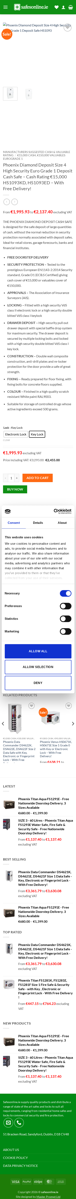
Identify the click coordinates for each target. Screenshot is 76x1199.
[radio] (16, 434)
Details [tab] (38, 522)
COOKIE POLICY (15, 1158)
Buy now (15, 489)
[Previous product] (14, 202)
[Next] (66, 53)
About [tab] (62, 522)
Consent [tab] (14, 522)
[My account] (63, 7)
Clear (6, 440)
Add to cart (38, 478)
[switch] (65, 606)
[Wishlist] (57, 7)
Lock (6, 427)
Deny (38, 683)
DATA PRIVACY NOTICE (20, 1166)
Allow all (38, 651)
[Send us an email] (8, 1123)
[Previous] (9, 53)
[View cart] (70, 7)
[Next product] (6, 202)
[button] (5, 7)
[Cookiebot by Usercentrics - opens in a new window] (54, 511)
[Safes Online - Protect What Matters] (31, 7)
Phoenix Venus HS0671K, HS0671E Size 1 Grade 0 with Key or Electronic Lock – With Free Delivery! (56, 749)
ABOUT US (11, 1150)
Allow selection (38, 667)
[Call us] (19, 1123)
